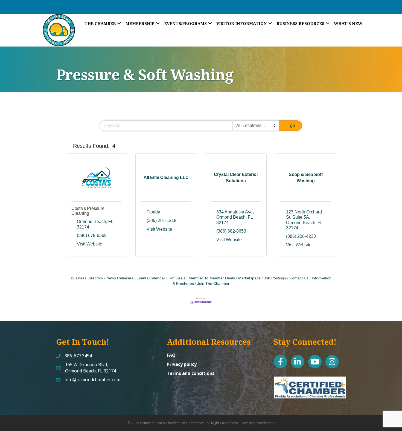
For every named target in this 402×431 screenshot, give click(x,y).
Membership (140, 23)
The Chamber (100, 23)
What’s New (348, 23)
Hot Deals (176, 278)
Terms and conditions (190, 373)
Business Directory (87, 278)
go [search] (292, 125)
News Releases (119, 278)
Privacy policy (182, 364)
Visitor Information (241, 23)
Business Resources (300, 23)
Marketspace (249, 278)
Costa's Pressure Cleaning (87, 211)
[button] (68, 146)
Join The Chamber (213, 284)
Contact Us (298, 278)
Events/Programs (185, 23)
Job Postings (275, 278)
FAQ (171, 355)
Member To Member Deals (212, 278)
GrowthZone (264, 422)
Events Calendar (150, 278)
